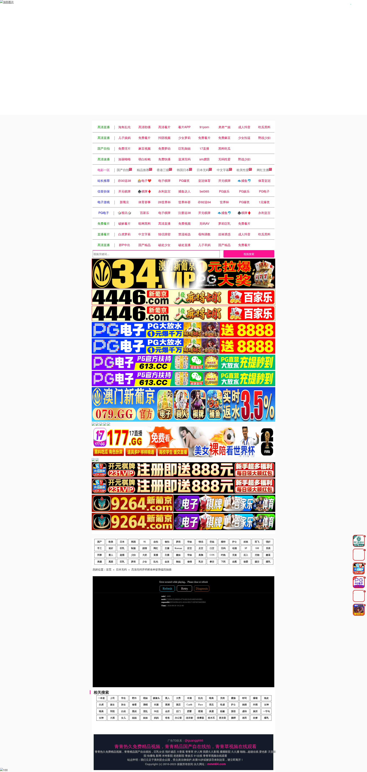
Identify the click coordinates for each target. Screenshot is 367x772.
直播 (155, 555)
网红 (155, 548)
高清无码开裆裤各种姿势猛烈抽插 (151, 569)
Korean (178, 548)
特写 (244, 698)
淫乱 (145, 711)
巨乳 (122, 548)
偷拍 (167, 541)
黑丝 (134, 711)
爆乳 (268, 561)
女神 (266, 704)
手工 (99, 548)
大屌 (112, 718)
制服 (133, 548)
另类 (268, 548)
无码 (223, 548)
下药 (223, 561)
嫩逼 (268, 555)
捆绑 (233, 718)
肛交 (189, 548)
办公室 (178, 718)
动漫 (234, 548)
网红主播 (263, 170)
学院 (112, 711)
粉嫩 (222, 711)
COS (212, 555)
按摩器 (200, 718)
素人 (111, 555)
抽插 (244, 704)
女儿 (123, 718)
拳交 (212, 561)
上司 (112, 698)
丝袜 (246, 541)
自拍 (155, 541)
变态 (211, 704)
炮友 (266, 698)
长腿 (156, 704)
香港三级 (163, 170)
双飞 (257, 541)
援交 (257, 561)
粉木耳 (211, 718)
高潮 (167, 704)
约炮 (223, 555)
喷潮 (200, 711)
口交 (212, 548)
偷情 (189, 561)
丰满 (189, 698)
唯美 (211, 698)
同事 (99, 555)
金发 (167, 561)
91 (145, 541)
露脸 (233, 698)
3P (245, 548)
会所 (167, 711)
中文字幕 (223, 170)
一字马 (266, 711)
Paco (200, 704)
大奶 (144, 555)
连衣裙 (189, 718)
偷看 (134, 704)
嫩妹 (178, 555)
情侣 (201, 541)
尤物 (257, 555)
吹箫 (255, 718)
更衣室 (222, 718)
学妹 (189, 541)
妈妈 (156, 718)
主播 (167, 548)
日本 (122, 541)
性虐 (222, 704)
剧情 (144, 548)
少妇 (133, 555)
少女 (144, 561)
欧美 (111, 541)
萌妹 (145, 698)
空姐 (212, 541)
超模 (122, 555)
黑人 (167, 698)
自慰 (234, 561)
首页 (108, 569)
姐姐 (134, 718)
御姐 (178, 561)
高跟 (111, 561)
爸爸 (167, 718)
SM (257, 548)
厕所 (255, 711)
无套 (234, 555)
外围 (255, 704)
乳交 (201, 561)
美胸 (201, 555)
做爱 (246, 561)
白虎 (101, 704)
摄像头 (156, 698)
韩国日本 (183, 170)
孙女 (123, 704)
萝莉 (178, 541)
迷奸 (111, 548)
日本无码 (203, 170)
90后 (156, 711)
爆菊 (255, 698)
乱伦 (155, 561)
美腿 (99, 561)
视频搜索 (249, 254)
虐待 (244, 711)
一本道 (101, 698)
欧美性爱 (243, 170)
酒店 (178, 704)
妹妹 (145, 718)
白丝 (123, 711)
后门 (178, 711)
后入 (246, 555)
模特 (223, 541)
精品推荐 (143, 170)
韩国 (133, 541)
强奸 (268, 541)
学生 (123, 698)
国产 (99, 541)
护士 (234, 541)
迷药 (244, 718)
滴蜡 (145, 704)
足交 (201, 548)
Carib (189, 704)
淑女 (112, 704)
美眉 (211, 711)
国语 (233, 711)
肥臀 (189, 711)
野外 (134, 698)
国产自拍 (123, 170)
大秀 (178, 698)
